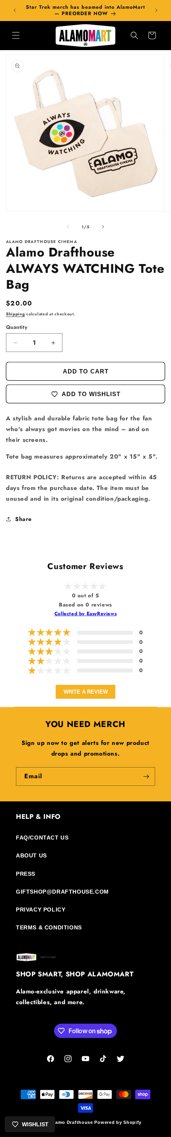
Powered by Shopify (118, 1122)
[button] (16, 35)
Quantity (16, 327)
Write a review (86, 692)
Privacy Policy (40, 909)
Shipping (15, 314)
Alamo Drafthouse (72, 1122)
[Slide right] (103, 226)
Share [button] (23, 519)
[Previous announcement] (14, 10)
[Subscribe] (146, 776)
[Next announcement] (156, 10)
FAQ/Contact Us (42, 837)
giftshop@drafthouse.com (62, 891)
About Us (31, 855)
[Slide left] (68, 226)
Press (25, 874)
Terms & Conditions (49, 927)
